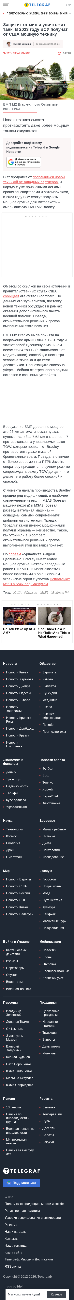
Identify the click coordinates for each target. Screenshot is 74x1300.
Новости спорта (52, 760)
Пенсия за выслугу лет (20, 1152)
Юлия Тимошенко (19, 1071)
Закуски (48, 1142)
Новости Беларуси (19, 914)
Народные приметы (50, 1023)
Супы (46, 1121)
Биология (13, 843)
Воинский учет (52, 978)
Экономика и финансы (13, 761)
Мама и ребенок (54, 829)
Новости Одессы (18, 693)
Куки (35, 1294)
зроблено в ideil (13, 1286)
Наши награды (15, 1231)
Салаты (48, 1135)
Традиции (49, 1032)
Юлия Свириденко (19, 1085)
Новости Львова (18, 700)
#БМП (43, 592)
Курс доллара (16, 800)
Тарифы (12, 793)
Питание (48, 836)
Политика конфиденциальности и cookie (34, 1203)
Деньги (11, 772)
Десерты (48, 1128)
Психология (51, 850)
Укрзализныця (16, 807)
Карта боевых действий (16, 952)
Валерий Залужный (13, 1048)
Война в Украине (16, 941)
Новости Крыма (17, 735)
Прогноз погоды (54, 731)
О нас (9, 1197)
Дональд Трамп (17, 1021)
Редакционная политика (22, 1210)
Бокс (45, 775)
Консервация (52, 1114)
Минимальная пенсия (16, 1141)
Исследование (53, 857)
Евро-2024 (50, 796)
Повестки (49, 950)
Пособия (48, 724)
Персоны (10, 1002)
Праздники (48, 1002)
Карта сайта (13, 1252)
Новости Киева (17, 672)
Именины (49, 1053)
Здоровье (47, 820)
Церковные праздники (50, 1012)
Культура (48, 907)
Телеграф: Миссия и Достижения (29, 1259)
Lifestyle (45, 871)
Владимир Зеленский (14, 1012)
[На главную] (37, 4)
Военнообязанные (56, 971)
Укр (68, 4)
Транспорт (14, 779)
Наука (7, 820)
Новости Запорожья (14, 708)
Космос (11, 836)
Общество (47, 663)
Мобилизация (50, 941)
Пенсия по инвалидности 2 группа (17, 1118)
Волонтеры (14, 981)
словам (15, 554)
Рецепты (46, 1098)
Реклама (11, 1224)
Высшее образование (52, 715)
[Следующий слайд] (70, 14)
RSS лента (13, 1266)
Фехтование (51, 803)
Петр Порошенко (18, 1064)
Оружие (12, 975)
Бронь (47, 957)
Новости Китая (17, 907)
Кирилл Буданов (18, 1057)
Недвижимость (17, 786)
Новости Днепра (18, 686)
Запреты (48, 1039)
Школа (47, 707)
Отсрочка (49, 964)
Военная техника (18, 989)
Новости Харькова (19, 679)
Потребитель (51, 886)
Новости (10, 663)
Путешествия (52, 900)
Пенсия (9, 1098)
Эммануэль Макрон (14, 1037)
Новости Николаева (14, 744)
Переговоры (15, 968)
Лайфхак (48, 914)
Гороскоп (49, 879)
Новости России (18, 893)
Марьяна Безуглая (19, 1078)
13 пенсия (13, 1107)
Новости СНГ (16, 900)
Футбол (47, 768)
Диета (46, 843)
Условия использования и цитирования (34, 1217)
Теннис (47, 782)
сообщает (11, 296)
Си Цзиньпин (15, 1029)
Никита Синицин (22, 44)
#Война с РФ (60, 592)
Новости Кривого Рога (18, 719)
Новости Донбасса (20, 728)
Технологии (14, 829)
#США (17, 592)
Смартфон (14, 857)
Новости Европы (18, 879)
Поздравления (53, 928)
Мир (6, 871)
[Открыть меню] (6, 4)
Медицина (49, 700)
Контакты (11, 1238)
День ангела (51, 1046)
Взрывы (12, 961)
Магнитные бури (54, 921)
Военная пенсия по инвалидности (20, 1130)
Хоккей (47, 789)
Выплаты (49, 686)
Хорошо (56, 1294)
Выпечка (48, 1107)
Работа (47, 679)
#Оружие (30, 592)
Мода (46, 893)
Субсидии (49, 693)
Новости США (16, 886)
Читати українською (16, 53)
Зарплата (49, 672)
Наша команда (15, 1245)
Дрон (10, 850)
